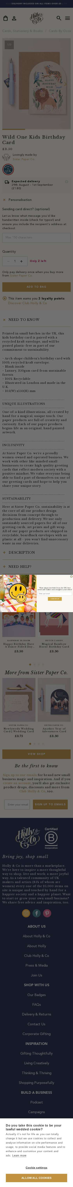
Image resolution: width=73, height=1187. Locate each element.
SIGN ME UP (55, 599)
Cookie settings (36, 1167)
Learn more (19, 1155)
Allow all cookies (36, 1178)
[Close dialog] (71, 576)
